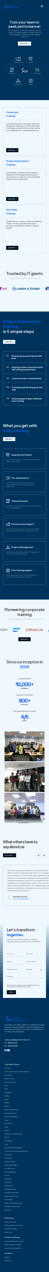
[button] (42, 6)
